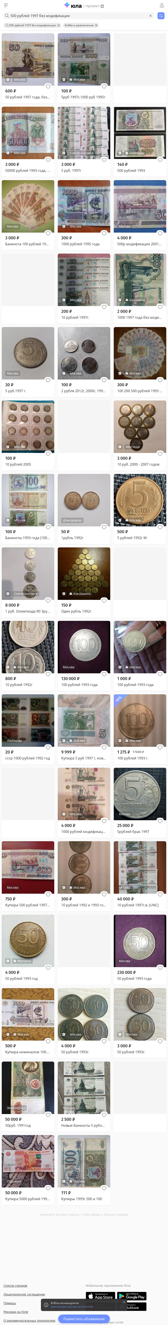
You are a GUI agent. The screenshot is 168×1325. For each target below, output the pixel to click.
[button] (48, 86)
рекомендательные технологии (72, 1306)
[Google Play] (132, 1296)
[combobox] (79, 15)
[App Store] (100, 1296)
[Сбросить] (150, 15)
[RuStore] (132, 1306)
